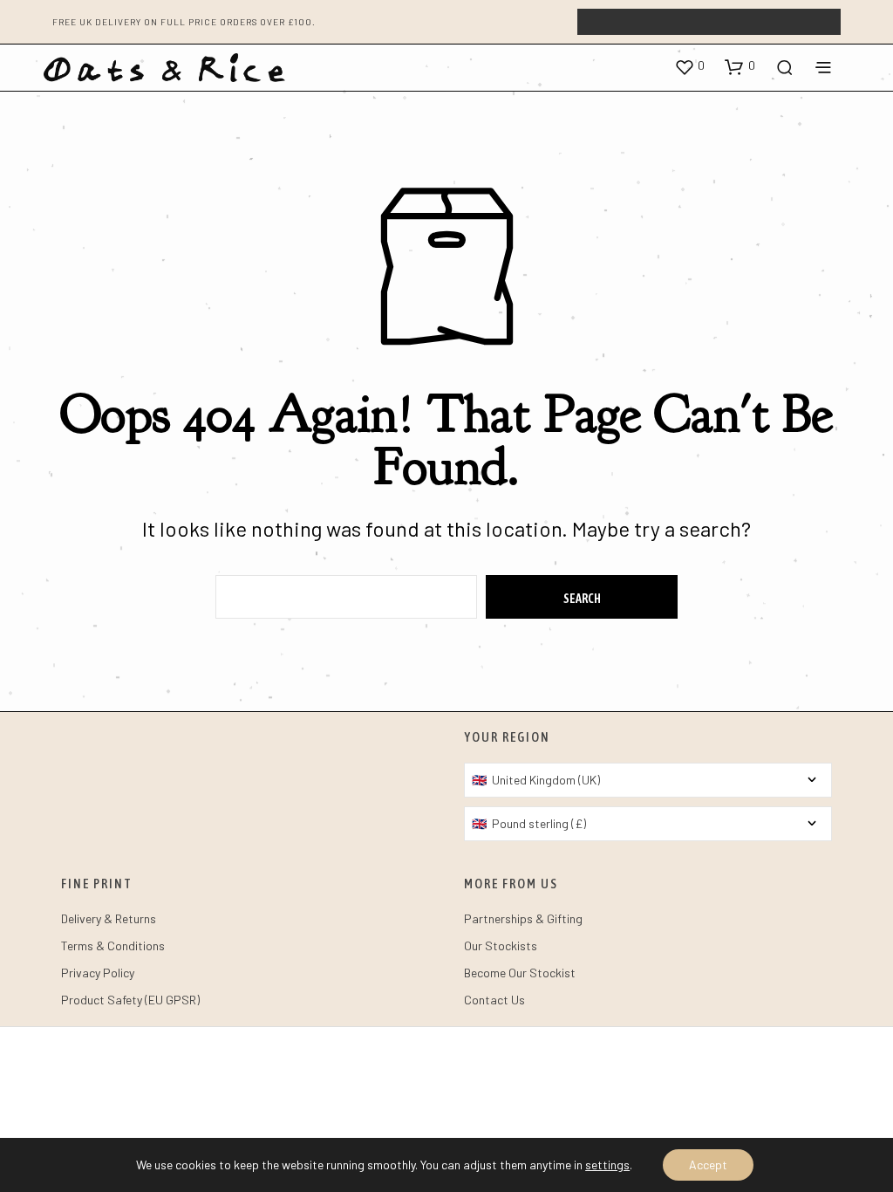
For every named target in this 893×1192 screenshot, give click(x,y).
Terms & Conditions (113, 945)
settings (607, 1164)
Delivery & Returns (108, 918)
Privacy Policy (97, 972)
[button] (689, 66)
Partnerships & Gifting (523, 918)
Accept (708, 1164)
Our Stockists (500, 945)
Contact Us (494, 999)
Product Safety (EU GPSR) (130, 999)
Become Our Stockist (520, 972)
